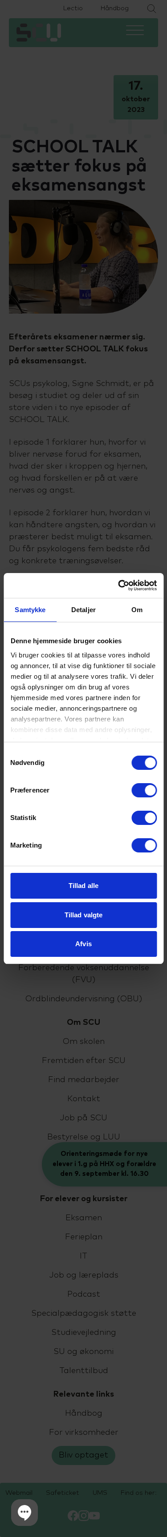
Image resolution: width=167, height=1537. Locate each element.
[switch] (144, 790)
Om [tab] (137, 609)
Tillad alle (83, 885)
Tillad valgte (83, 915)
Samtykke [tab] (30, 609)
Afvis (83, 944)
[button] (24, 1512)
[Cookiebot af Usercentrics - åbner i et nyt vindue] (119, 585)
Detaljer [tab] (83, 609)
